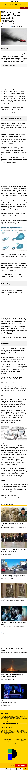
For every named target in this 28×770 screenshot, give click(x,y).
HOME (5, 4)
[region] (14, 77)
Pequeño (8, 26)
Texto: (2, 26)
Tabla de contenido (10, 65)
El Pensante (14, 1)
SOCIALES (22, 4)
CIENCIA (16, 4)
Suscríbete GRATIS (22, 765)
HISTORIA (11, 4)
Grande (20, 26)
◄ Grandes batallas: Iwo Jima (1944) (8, 7)
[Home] (26, 769)
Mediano (14, 26)
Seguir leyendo (7, 721)
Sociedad (4, 23)
